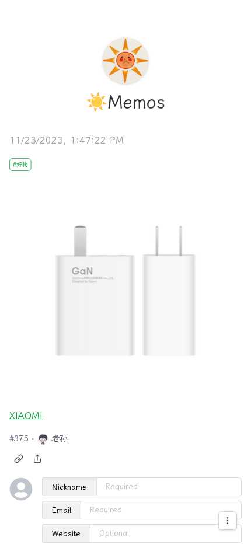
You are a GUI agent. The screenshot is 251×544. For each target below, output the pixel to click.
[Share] (37, 458)
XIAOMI (26, 415)
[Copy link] (18, 458)
